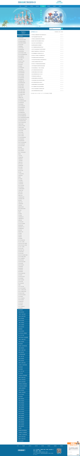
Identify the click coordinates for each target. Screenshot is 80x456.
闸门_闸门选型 (20, 373)
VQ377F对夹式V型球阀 (21, 145)
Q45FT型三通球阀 (20, 130)
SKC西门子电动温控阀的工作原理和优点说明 (38, 88)
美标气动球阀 (20, 147)
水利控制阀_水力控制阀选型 (22, 432)
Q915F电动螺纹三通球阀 (21, 92)
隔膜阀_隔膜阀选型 (21, 417)
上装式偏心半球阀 (20, 190)
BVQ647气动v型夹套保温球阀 (22, 142)
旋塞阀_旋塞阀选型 (21, 419)
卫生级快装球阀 (20, 175)
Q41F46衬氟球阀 (20, 296)
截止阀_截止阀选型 (21, 320)
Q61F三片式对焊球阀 (21, 185)
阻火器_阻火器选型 (21, 411)
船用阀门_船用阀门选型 (21, 377)
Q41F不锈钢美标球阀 (21, 67)
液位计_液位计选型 (21, 371)
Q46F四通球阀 (20, 238)
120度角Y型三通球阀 (21, 127)
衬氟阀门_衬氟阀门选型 (21, 339)
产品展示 (26, 6)
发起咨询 (78, 454)
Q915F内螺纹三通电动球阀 (21, 41)
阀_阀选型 (19, 428)
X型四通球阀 (20, 236)
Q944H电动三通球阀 (21, 87)
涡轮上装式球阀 (20, 193)
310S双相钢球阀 (20, 46)
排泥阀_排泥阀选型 (21, 390)
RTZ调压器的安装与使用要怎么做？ (36, 76)
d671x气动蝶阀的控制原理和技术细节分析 (37, 47)
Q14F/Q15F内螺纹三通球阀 (22, 256)
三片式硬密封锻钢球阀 (21, 188)
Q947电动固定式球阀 (21, 49)
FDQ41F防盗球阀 (20, 69)
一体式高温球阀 (20, 160)
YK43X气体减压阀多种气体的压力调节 (37, 36)
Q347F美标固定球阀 (21, 102)
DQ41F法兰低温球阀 (21, 299)
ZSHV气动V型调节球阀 (21, 72)
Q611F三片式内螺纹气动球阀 (22, 291)
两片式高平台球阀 (20, 170)
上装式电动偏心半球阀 (21, 198)
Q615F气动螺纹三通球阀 (21, 89)
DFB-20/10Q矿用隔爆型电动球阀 (22, 54)
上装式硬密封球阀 (20, 157)
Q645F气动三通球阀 (21, 135)
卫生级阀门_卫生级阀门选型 (22, 434)
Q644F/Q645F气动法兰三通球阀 (22, 243)
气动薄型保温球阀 (20, 203)
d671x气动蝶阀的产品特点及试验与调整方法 (38, 86)
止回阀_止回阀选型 (21, 324)
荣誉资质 (48, 6)
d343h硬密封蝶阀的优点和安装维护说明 (37, 78)
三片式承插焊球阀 (20, 183)
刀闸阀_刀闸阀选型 (21, 322)
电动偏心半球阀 (20, 195)
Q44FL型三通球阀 (20, 132)
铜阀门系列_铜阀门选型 (21, 436)
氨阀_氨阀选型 (20, 343)
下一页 (43, 93)
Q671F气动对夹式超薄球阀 (21, 288)
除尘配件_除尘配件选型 (21, 381)
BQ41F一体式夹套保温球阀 (21, 152)
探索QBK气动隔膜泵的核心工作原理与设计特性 (38, 51)
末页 (45, 93)
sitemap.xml (35, 454)
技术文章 (37, 6)
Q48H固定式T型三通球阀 (21, 125)
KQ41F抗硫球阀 (20, 304)
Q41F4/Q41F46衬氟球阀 (21, 223)
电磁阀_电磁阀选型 (21, 426)
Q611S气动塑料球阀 (21, 56)
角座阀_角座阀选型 (21, 360)
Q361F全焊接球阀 (20, 62)
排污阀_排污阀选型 (21, 394)
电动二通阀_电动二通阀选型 (22, 333)
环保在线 (37, 453)
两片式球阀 (19, 172)
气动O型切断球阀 (20, 266)
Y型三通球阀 (20, 213)
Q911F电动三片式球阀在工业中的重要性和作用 (38, 55)
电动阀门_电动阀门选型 (21, 316)
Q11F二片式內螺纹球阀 (21, 258)
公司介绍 (31, 6)
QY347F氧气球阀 (20, 281)
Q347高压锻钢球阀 (20, 278)
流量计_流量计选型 (21, 356)
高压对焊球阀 (20, 230)
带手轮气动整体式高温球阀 (21, 208)
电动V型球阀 (20, 200)
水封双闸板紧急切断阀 (21, 354)
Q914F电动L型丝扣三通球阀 (22, 39)
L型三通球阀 (20, 233)
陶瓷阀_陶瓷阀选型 (21, 398)
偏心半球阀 (19, 210)
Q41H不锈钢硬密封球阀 (21, 112)
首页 (59, 31)
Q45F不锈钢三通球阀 (21, 109)
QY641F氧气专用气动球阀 (21, 261)
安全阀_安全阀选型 (21, 413)
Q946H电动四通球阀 (21, 51)
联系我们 (60, 6)
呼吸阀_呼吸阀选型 (21, 409)
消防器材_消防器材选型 (21, 379)
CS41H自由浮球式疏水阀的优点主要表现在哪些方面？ (39, 59)
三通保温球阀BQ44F (21, 218)
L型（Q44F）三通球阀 (21, 246)
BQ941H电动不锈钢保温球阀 (22, 114)
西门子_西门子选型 (21, 335)
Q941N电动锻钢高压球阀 (21, 82)
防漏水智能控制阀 (20, 225)
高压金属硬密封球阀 (21, 228)
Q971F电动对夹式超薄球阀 (21, 294)
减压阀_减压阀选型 (21, 326)
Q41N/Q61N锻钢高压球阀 (21, 273)
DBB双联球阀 (20, 220)
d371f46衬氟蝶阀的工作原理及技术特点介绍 (38, 53)
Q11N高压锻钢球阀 (20, 104)
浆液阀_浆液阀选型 (21, 358)
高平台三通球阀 (20, 167)
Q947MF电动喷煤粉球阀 (21, 107)
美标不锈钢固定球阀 (21, 79)
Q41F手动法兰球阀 (20, 253)
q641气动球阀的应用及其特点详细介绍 (37, 82)
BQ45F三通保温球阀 (21, 150)
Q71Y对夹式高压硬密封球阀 (22, 137)
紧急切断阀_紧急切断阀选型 (22, 430)
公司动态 (43, 6)
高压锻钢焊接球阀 (20, 165)
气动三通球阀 (20, 215)
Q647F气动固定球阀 (21, 84)
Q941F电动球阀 (20, 64)
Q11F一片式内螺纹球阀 (21, 306)
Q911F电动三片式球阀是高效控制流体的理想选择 (38, 63)
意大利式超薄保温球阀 (21, 140)
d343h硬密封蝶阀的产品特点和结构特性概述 (38, 84)
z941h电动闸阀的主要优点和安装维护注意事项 (38, 80)
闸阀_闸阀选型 (20, 396)
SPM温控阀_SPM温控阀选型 (22, 375)
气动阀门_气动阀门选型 (21, 314)
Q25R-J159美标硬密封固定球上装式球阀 (23, 117)
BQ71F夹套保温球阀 (21, 283)
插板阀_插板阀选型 (21, 352)
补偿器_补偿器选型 (21, 341)
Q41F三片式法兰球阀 (21, 286)
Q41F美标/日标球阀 (21, 251)
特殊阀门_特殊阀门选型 (21, 438)
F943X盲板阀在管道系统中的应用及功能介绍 (38, 57)
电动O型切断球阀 (20, 268)
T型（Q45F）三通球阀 (21, 241)
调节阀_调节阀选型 (21, 318)
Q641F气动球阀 (20, 59)
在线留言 (54, 6)
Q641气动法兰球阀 (20, 248)
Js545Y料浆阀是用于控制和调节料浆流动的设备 (38, 65)
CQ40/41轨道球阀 (20, 263)
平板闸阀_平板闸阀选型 (21, 392)
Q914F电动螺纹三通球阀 (21, 94)
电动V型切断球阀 (20, 271)
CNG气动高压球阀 (20, 44)
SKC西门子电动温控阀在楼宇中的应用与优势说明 (38, 49)
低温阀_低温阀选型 (21, 415)
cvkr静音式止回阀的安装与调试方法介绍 (37, 61)
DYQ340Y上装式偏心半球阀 (22, 122)
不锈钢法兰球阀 (20, 162)
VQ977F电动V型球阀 (21, 74)
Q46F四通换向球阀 (20, 301)
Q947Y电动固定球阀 (21, 99)
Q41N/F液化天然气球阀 (21, 276)
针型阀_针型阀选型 (21, 400)
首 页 (20, 6)
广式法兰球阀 (20, 155)
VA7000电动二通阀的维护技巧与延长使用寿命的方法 (39, 34)
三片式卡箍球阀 (20, 180)
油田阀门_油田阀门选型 (21, 362)
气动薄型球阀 (20, 205)
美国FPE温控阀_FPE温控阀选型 (23, 337)
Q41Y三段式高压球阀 (21, 77)
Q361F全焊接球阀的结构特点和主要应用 (37, 90)
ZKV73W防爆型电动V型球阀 (22, 120)
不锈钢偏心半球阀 (20, 97)
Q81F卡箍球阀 (20, 178)
